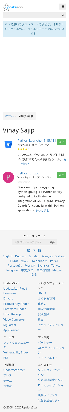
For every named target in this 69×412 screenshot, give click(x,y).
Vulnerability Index (15, 352)
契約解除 (43, 314)
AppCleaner (11, 330)
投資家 (7, 386)
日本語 (14, 261)
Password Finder (14, 309)
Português (15, 265)
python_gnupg (28, 173)
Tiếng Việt (12, 270)
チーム (7, 380)
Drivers (8, 298)
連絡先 (42, 304)
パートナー (45, 342)
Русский (29, 265)
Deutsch (20, 256)
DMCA (42, 293)
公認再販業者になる (50, 380)
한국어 (25, 261)
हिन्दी (34, 275)
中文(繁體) (43, 270)
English (8, 256)
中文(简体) (27, 270)
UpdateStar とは (14, 370)
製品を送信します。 (50, 400)
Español (34, 256)
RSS (5, 358)
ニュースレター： (34, 236)
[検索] (62, 15)
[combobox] (31, 15)
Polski (54, 261)
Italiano (60, 256)
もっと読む (42, 210)
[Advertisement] (34, 74)
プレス (7, 375)
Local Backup (12, 314)
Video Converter (14, 319)
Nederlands (40, 261)
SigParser (9, 325)
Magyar (57, 270)
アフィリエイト (48, 358)
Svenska (43, 265)
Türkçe (55, 265)
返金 (41, 319)
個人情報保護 (46, 309)
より (61, 141)
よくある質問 (46, 298)
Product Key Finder (16, 304)
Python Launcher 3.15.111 (37, 140)
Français (47, 256)
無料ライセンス (48, 395)
